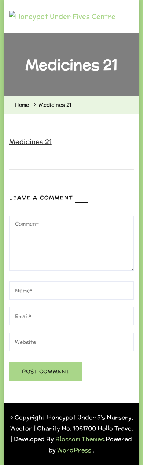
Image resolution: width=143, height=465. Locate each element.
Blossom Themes (79, 439)
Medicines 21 (30, 141)
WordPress (74, 450)
